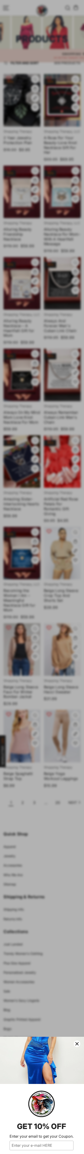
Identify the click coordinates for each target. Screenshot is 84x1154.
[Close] (77, 1044)
